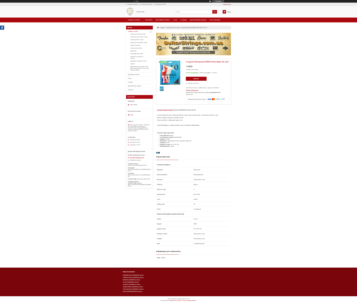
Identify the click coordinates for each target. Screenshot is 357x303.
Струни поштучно (135, 45)
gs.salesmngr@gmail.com (137, 157)
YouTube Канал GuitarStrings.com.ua (133, 289)
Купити (196, 78)
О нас (175, 20)
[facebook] (157, 153)
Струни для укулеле (136, 48)
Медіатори (133, 51)
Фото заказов (215, 20)
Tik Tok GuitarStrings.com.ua (131, 282)
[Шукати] (214, 12)
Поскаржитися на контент (175, 300)
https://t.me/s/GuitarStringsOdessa (137, 165)
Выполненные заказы (198, 20)
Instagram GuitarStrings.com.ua (131, 279)
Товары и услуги (134, 20)
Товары (162, 27)
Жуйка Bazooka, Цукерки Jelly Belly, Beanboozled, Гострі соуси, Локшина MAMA (139, 68)
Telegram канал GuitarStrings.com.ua (133, 277)
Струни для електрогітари (137, 34)
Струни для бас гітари (173, 27)
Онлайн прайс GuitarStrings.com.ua (133, 286)
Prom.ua (187, 298)
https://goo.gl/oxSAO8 (144, 179)
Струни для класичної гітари (138, 42)
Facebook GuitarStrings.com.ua (131, 284)
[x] (159, 153)
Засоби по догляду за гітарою (136, 57)
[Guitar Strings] (130, 15)
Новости (130, 89)
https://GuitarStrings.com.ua (137, 155)
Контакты (148, 20)
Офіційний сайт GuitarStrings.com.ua (133, 275)
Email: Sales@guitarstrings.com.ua (132, 291)
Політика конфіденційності (189, 300)
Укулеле (132, 63)
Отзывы (184, 20)
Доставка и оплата (163, 20)
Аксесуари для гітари (136, 53)
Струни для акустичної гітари (138, 37)
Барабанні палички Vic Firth (138, 61)
